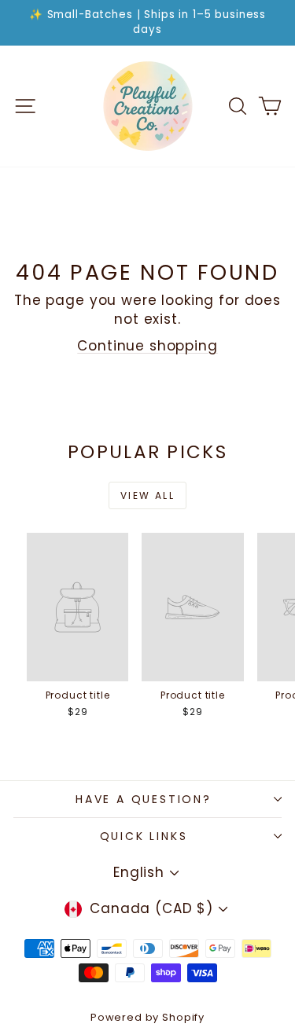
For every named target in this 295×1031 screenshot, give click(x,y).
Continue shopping (147, 345)
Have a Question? (144, 799)
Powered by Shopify (147, 1017)
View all (147, 495)
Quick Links (144, 836)
